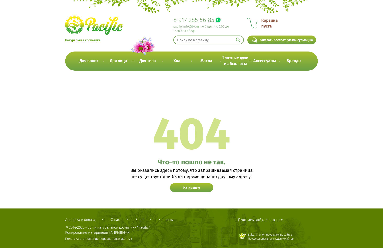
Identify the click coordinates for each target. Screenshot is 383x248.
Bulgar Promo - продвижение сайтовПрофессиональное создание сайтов (271, 236)
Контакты (166, 220)
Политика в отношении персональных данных (98, 239)
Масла (206, 60)
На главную (191, 188)
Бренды (294, 60)
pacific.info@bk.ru (186, 26)
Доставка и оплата (80, 220)
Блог (139, 220)
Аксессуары (264, 60)
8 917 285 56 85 (193, 20)
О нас (115, 220)
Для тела (147, 60)
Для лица (118, 60)
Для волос (89, 60)
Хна (177, 60)
